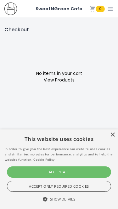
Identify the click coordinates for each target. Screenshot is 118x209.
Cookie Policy (43, 159)
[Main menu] (110, 8)
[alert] (59, 169)
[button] (59, 199)
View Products (59, 80)
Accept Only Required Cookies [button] (59, 186)
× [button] (112, 135)
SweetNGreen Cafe (59, 9)
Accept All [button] (59, 172)
